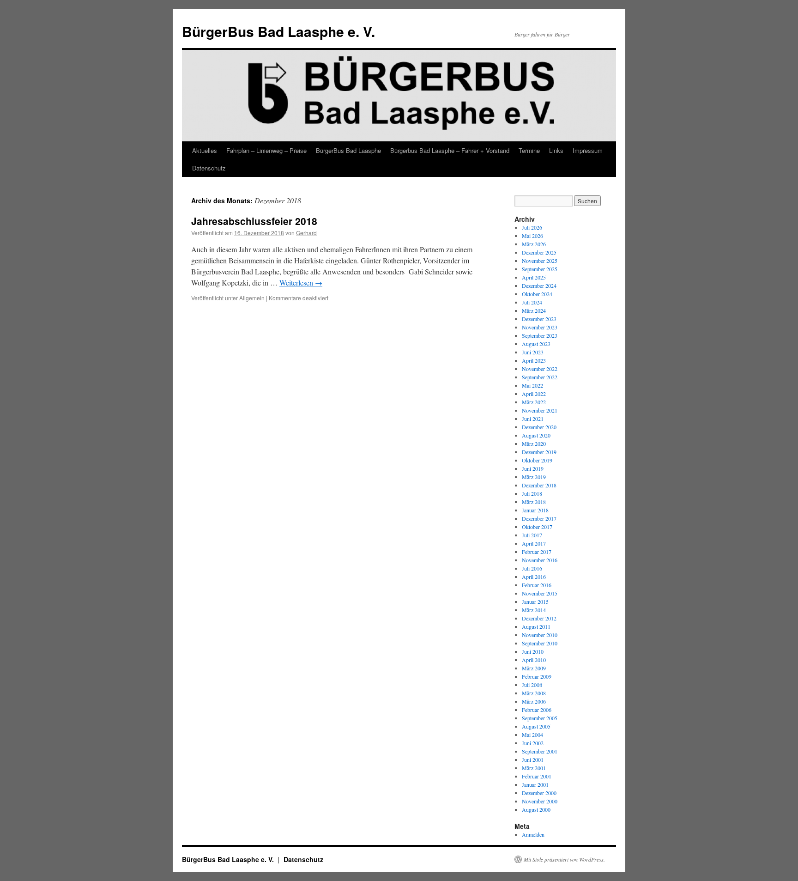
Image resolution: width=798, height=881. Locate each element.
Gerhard (306, 233)
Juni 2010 (533, 651)
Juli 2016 (532, 568)
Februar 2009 (536, 676)
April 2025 (534, 277)
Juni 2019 (533, 468)
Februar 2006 (536, 709)
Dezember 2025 (539, 252)
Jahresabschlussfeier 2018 (254, 221)
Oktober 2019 (537, 460)
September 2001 (539, 751)
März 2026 (534, 244)
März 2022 (534, 402)
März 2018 (534, 501)
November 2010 (539, 634)
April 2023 (534, 360)
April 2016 (534, 576)
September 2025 (539, 269)
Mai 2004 (532, 734)
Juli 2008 (532, 684)
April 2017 (534, 543)
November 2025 (539, 260)
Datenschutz (209, 168)
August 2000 (536, 809)
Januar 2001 (535, 784)
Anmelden (533, 834)
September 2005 (539, 718)
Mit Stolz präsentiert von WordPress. (564, 859)
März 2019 (534, 476)
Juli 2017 (532, 535)
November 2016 (539, 560)
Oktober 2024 (537, 294)
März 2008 (534, 693)
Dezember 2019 (539, 452)
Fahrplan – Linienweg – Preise (266, 150)
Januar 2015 (535, 601)
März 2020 (534, 443)
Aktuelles (204, 150)
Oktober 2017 (537, 526)
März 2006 (534, 701)
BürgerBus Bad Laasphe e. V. (278, 31)
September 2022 (539, 377)
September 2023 (539, 335)
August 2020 (536, 435)
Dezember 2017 (539, 518)
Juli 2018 (532, 493)
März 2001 (534, 768)
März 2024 (534, 310)
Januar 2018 (535, 510)
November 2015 (539, 593)
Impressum (588, 150)
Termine (529, 150)
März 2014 (534, 610)
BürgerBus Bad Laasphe (348, 150)
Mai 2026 (532, 235)
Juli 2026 (532, 227)
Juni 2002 (533, 743)
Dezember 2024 (539, 285)
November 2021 (539, 410)
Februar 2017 (536, 551)
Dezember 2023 (539, 318)
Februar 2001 (536, 776)
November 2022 (539, 368)
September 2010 (539, 643)
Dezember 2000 (539, 792)
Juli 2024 (532, 302)
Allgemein (252, 298)
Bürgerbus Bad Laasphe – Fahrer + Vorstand (449, 150)
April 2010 (534, 659)
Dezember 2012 (539, 618)
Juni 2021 (533, 418)
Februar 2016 (536, 585)
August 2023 (536, 343)
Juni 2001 (533, 759)
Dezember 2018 (539, 485)
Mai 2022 (532, 385)
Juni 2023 (533, 352)
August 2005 (536, 726)
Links (556, 150)
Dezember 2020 (539, 427)
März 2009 (534, 668)
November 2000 (539, 801)
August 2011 (536, 626)
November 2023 (539, 327)
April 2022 (534, 393)
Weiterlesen (300, 282)
